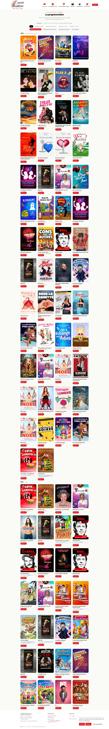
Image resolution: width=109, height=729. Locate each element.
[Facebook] (70, 716)
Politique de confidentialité (32, 721)
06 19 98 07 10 (51, 719)
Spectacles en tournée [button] (64, 29)
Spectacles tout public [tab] (39, 26)
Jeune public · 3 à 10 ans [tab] (74, 26)
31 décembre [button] (75, 29)
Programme (44, 6)
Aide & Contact (87, 6)
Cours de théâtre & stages (63, 6)
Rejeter (88, 724)
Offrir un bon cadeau (63, 23)
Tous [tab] (31, 26)
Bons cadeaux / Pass (53, 6)
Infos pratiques (79, 6)
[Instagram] (73, 716)
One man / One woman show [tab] (51, 26)
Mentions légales (23, 721)
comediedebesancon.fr (53, 721)
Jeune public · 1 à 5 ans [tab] (63, 26)
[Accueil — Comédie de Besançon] (18, 4)
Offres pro (73, 6)
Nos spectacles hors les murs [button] (49, 29)
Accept (81, 724)
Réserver (95, 4)
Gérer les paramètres (97, 724)
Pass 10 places (69, 23)
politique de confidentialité (84, 721)
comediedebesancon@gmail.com (55, 720)
